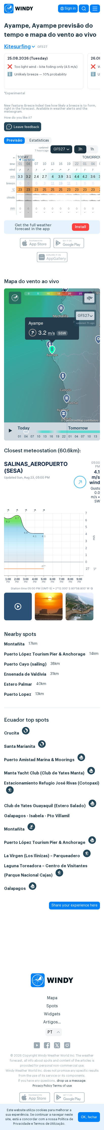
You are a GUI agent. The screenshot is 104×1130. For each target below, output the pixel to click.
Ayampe (36, 323)
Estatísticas (39, 140)
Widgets (52, 1014)
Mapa (52, 998)
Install (80, 227)
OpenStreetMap (73, 420)
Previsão (14, 140)
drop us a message (71, 1080)
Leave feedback (26, 127)
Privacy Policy (42, 1085)
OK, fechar (89, 1117)
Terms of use (62, 1085)
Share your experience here (74, 905)
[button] (87, 482)
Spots (52, 1006)
